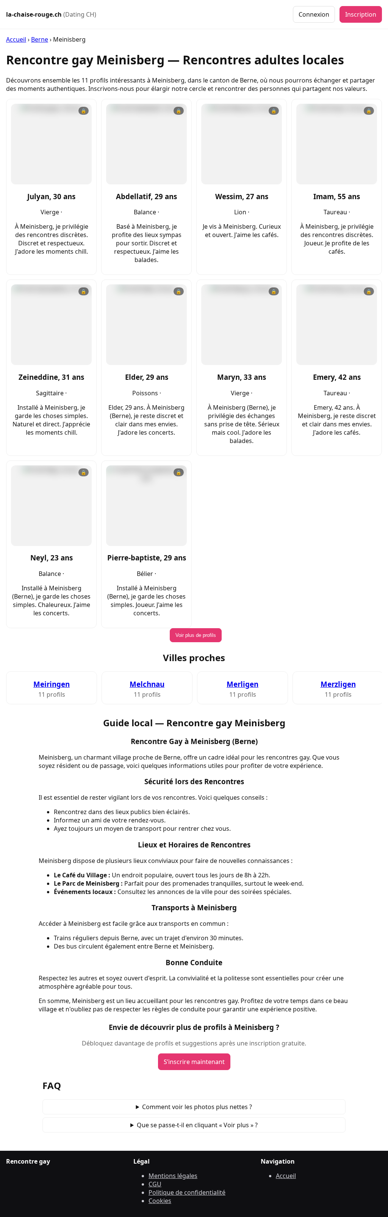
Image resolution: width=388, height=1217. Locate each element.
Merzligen (338, 684)
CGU (155, 1184)
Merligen (242, 684)
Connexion (314, 14)
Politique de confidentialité (187, 1192)
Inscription (360, 14)
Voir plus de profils (195, 635)
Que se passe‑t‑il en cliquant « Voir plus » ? (197, 1125)
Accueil (16, 39)
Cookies (160, 1201)
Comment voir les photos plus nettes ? (197, 1107)
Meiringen (51, 684)
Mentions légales (173, 1176)
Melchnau (147, 684)
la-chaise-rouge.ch (51, 14)
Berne (39, 39)
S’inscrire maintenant (194, 1062)
